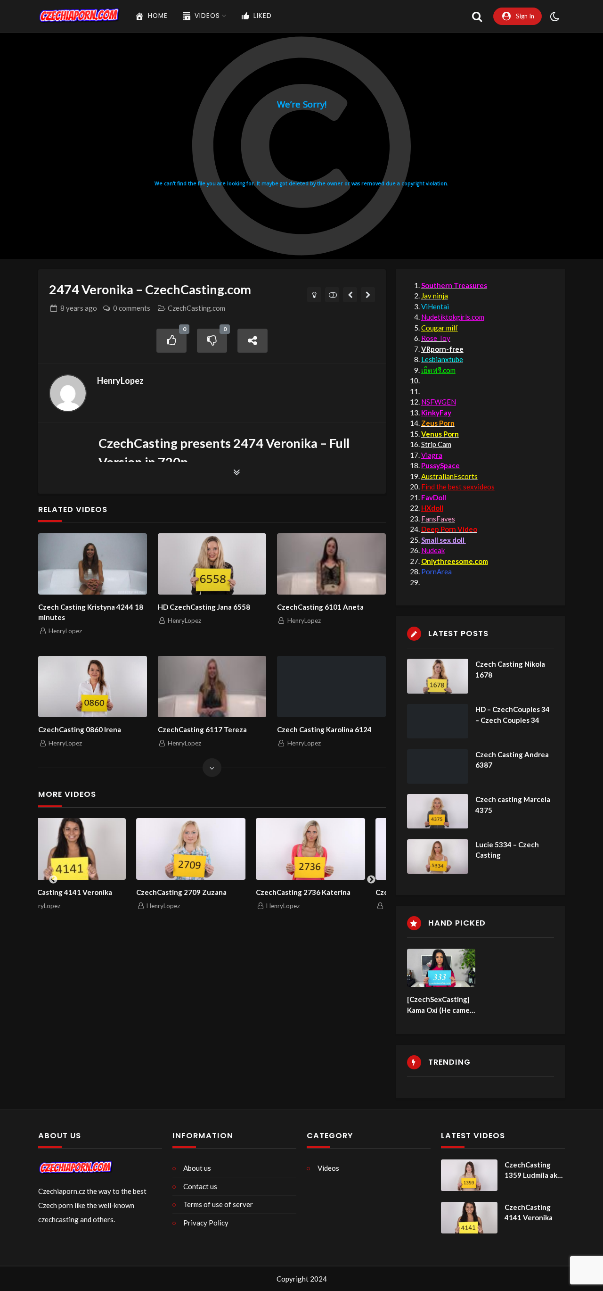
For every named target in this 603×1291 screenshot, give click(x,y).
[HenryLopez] (68, 393)
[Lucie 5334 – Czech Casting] (437, 856)
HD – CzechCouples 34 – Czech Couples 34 (512, 714)
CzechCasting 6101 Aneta (320, 607)
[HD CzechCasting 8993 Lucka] (350, 294)
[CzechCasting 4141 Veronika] (469, 1218)
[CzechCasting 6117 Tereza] (212, 686)
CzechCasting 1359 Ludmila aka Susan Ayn (533, 1170)
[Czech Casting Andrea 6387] (437, 766)
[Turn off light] (314, 294)
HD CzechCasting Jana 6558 (204, 607)
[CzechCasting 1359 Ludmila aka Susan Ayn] (469, 1175)
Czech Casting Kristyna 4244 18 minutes (90, 612)
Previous (53, 880)
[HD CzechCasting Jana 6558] (212, 564)
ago (78, 308)
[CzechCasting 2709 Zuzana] (103, 848)
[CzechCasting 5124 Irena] (368, 294)
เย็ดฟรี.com (438, 370)
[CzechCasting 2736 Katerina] (223, 848)
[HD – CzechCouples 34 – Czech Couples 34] (437, 721)
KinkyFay (436, 412)
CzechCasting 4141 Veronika (529, 1212)
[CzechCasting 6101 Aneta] (331, 564)
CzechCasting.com (196, 308)
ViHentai (435, 306)
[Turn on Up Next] (332, 294)
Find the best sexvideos (458, 486)
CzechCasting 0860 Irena (79, 729)
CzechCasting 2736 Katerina (216, 892)
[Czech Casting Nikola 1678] (437, 676)
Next (371, 880)
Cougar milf (439, 327)
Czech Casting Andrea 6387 (512, 760)
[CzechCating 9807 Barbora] (343, 848)
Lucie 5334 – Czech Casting (507, 850)
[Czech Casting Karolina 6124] (331, 686)
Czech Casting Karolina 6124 (324, 729)
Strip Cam (436, 444)
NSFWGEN (438, 401)
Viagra (431, 455)
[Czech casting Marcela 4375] (437, 811)
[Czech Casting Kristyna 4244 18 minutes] (92, 564)
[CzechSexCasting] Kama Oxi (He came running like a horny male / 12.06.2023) (439, 1005)
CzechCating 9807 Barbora (332, 892)
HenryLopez (120, 380)
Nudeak (433, 550)
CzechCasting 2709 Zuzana (94, 892)
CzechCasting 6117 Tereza (202, 729)
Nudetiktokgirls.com (452, 317)
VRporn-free (442, 349)
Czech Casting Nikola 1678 (510, 669)
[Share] (252, 341)
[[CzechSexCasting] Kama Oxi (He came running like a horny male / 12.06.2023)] (441, 968)
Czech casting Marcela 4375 (512, 804)
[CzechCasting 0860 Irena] (92, 686)
